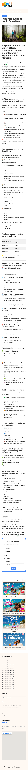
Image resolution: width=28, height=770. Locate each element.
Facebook (4, 709)
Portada (3, 11)
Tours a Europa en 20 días (8, 674)
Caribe (14, 593)
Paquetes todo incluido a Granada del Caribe (14, 630)
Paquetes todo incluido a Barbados (14, 647)
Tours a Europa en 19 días (8, 676)
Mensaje (8, 561)
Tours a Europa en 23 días (8, 670)
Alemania (4, 16)
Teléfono (7, 551)
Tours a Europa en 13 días (8, 686)
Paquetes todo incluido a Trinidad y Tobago (14, 613)
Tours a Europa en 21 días (8, 672)
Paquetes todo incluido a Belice (14, 597)
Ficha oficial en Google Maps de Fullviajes (11, 705)
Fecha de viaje (7, 558)
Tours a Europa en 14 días (8, 684)
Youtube (4, 716)
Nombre (8, 548)
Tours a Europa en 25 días (8, 666)
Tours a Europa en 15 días (8, 682)
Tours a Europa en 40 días (8, 660)
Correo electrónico (7, 554)
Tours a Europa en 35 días (8, 662)
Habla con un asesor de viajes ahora (10, 707)
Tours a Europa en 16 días (8, 680)
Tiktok (3, 713)
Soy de (8, 564)
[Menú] (25, 4)
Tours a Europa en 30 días (8, 664)
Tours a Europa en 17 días (7, 678)
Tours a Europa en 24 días (8, 668)
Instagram (4, 711)
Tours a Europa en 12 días (8, 688)
